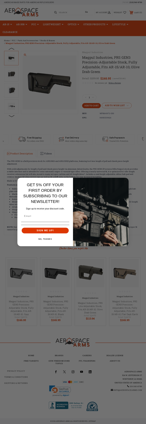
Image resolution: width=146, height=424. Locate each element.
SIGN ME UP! (45, 230)
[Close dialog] (125, 181)
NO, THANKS (45, 239)
